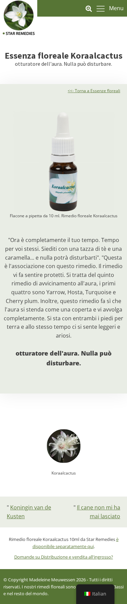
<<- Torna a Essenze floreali (94, 91)
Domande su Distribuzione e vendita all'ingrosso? (63, 557)
